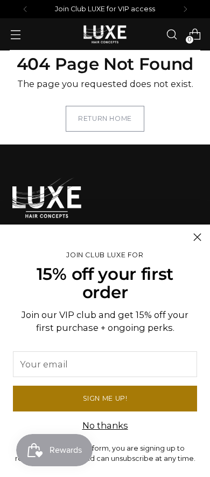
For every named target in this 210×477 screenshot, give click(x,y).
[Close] (197, 237)
